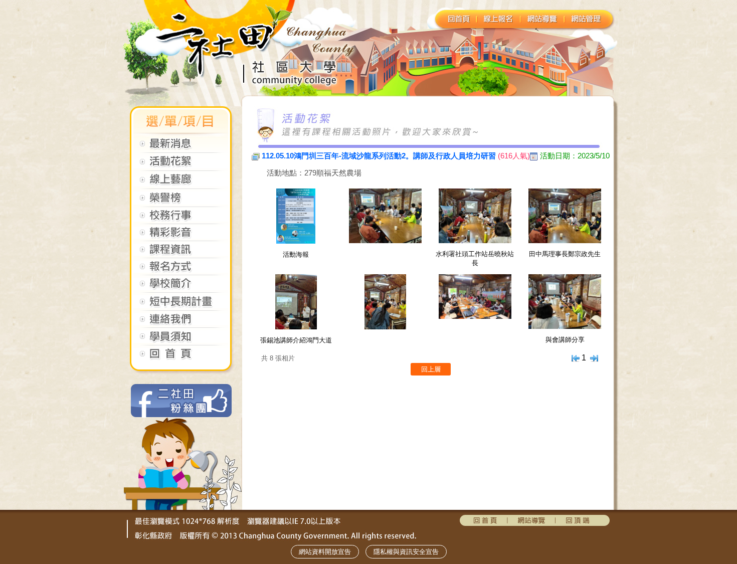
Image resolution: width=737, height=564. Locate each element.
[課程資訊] (180, 253)
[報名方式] (180, 270)
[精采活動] (180, 236)
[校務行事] (180, 219)
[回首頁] (180, 357)
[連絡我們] (180, 322)
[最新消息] (180, 147)
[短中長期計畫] (180, 305)
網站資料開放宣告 (325, 551)
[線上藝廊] (180, 183)
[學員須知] (180, 340)
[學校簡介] (180, 287)
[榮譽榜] (180, 202)
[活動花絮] (180, 165)
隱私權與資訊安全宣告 (406, 551)
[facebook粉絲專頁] (180, 415)
